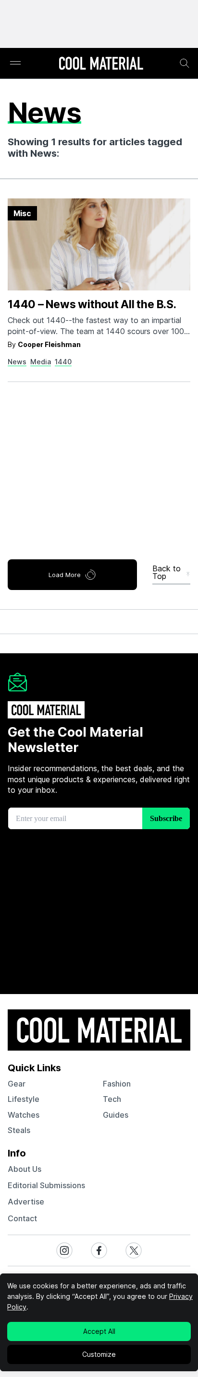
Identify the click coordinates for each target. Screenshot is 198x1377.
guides (115, 1115)
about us (24, 1169)
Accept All (99, 1331)
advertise (26, 1201)
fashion (117, 1083)
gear (16, 1083)
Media (40, 362)
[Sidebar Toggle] (15, 63)
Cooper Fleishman (49, 344)
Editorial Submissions (46, 1185)
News (17, 362)
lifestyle (23, 1099)
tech (112, 1099)
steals (19, 1130)
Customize (99, 1354)
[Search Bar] (184, 63)
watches (23, 1115)
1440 (63, 362)
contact (22, 1218)
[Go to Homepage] (101, 64)
